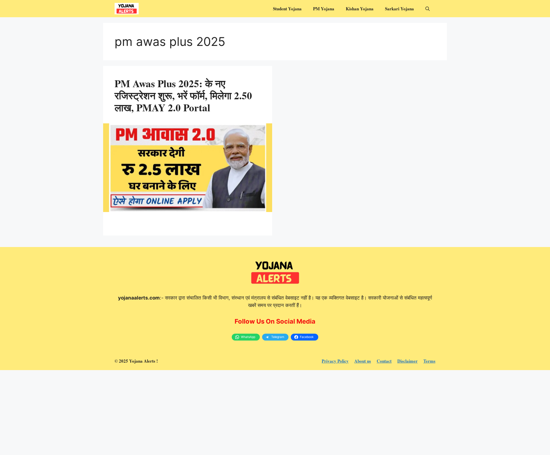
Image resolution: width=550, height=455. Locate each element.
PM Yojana (323, 8)
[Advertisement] (172, 412)
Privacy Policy (335, 361)
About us (362, 361)
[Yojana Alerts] (127, 8)
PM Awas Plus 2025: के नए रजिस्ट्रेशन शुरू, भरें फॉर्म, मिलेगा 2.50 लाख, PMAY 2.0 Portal (183, 95)
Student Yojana (287, 8)
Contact (384, 361)
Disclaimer (407, 361)
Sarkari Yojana (399, 8)
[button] (427, 8)
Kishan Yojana (360, 8)
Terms (429, 361)
